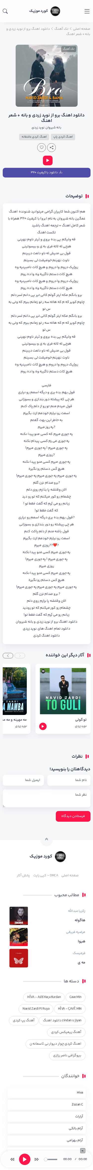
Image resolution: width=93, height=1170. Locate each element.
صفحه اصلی (70, 875)
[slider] (50, 1159)
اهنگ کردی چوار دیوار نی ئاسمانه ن (56, 1044)
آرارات (79, 1116)
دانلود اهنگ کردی (46, 635)
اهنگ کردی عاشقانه (34, 137)
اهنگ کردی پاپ (63, 137)
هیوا (82, 941)
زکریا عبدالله (76, 911)
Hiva (80, 1093)
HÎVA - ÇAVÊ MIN (70, 1009)
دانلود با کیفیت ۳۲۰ (44, 172)
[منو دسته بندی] (87, 11)
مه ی (81, 962)
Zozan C (77, 1104)
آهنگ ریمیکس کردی (66, 1032)
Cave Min (75, 997)
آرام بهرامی (75, 1140)
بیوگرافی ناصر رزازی (67, 1055)
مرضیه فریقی (75, 932)
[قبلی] (12, 1159)
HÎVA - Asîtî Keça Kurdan (44, 997)
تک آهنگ (68, 49)
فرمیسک (79, 953)
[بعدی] (37, 1159)
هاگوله (80, 920)
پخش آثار (23, 875)
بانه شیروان (53, 127)
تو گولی (81, 720)
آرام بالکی (76, 1128)
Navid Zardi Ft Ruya (36, 1009)
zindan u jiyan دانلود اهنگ (62, 1020)
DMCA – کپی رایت (45, 875)
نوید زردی (38, 127)
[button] (20, 655)
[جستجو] (5, 11)
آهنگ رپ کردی (23, 1020)
